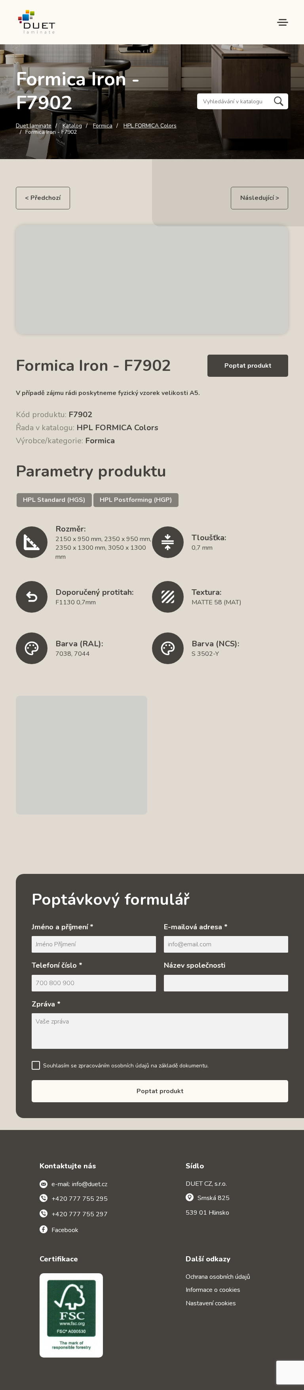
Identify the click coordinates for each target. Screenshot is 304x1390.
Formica (102, 126)
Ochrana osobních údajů (218, 1276)
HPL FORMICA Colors (150, 126)
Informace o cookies (213, 1289)
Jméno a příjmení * (62, 927)
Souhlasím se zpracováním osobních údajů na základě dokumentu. (126, 1065)
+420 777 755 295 (79, 1198)
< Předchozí (43, 198)
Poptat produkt (248, 365)
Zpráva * (46, 1004)
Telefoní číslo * (57, 965)
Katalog (72, 126)
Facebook (64, 1230)
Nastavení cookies (211, 1303)
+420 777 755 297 (79, 1214)
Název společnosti (194, 965)
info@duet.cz (89, 1184)
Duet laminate (33, 126)
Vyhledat (278, 101)
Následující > (259, 198)
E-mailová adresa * (196, 927)
